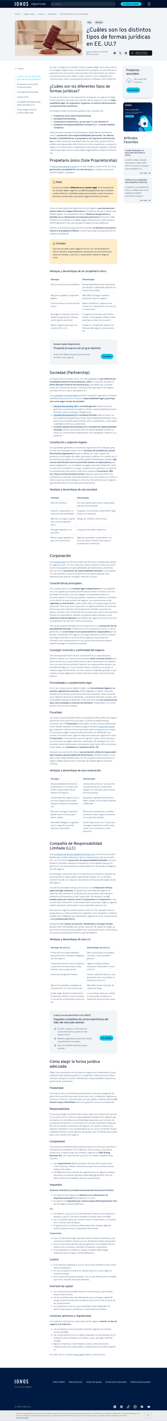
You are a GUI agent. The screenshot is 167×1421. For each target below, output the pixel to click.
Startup (41, 14)
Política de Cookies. (22, 1418)
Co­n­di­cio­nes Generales (116, 1382)
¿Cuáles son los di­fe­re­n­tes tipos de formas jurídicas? (29, 78)
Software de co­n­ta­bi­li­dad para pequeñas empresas (136, 181)
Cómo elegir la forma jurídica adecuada (26, 111)
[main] (83, 712)
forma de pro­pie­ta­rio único (64, 166)
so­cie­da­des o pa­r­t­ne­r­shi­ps (65, 395)
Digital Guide (29, 14)
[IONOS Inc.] (31, 1381)
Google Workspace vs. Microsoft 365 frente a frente (135, 153)
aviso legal (79, 1354)
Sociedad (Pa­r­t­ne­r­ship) (27, 92)
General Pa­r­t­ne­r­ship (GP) (66, 406)
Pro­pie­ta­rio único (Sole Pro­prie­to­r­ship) (27, 85)
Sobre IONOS (59, 1382)
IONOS (17, 14)
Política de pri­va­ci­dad (140, 1382)
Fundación (52, 14)
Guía (89, 22)
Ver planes (106, 1038)
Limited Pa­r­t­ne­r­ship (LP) (65, 415)
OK (148, 1416)
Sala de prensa (75, 1382)
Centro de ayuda (93, 1382)
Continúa (107, 356)
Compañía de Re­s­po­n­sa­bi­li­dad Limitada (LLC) (29, 103)
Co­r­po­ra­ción (23, 97)
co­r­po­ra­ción (59, 562)
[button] (137, 116)
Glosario (98, 22)
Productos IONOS (131, 4)
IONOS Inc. (26, 1406)
